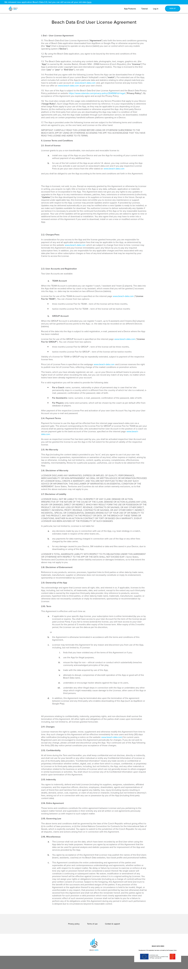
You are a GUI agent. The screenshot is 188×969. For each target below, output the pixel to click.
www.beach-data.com (85, 83)
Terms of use (92, 924)
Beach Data (14, 6)
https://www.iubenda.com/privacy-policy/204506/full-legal (97, 93)
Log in (155, 9)
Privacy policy (74, 924)
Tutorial (144, 9)
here (89, 2)
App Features (130, 9)
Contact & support (112, 924)
